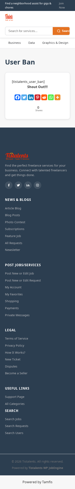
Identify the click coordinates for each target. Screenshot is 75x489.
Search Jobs (13, 419)
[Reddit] (44, 95)
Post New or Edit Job (19, 273)
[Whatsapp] (51, 95)
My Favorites (14, 294)
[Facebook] (17, 95)
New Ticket (12, 359)
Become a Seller (16, 373)
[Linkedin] (31, 95)
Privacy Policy (14, 345)
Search (66, 30)
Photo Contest (15, 222)
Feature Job (13, 236)
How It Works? (15, 352)
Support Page (14, 397)
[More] (57, 95)
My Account (13, 287)
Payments (12, 308)
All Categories (15, 404)
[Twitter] (24, 95)
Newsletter (12, 250)
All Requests (13, 243)
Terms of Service (16, 338)
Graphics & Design (55, 43)
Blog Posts (12, 215)
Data (31, 43)
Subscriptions (14, 229)
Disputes (11, 366)
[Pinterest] (37, 95)
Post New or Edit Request (23, 280)
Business (14, 43)
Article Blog (13, 208)
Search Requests (16, 426)
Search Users (14, 433)
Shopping (12, 301)
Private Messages (17, 315)
